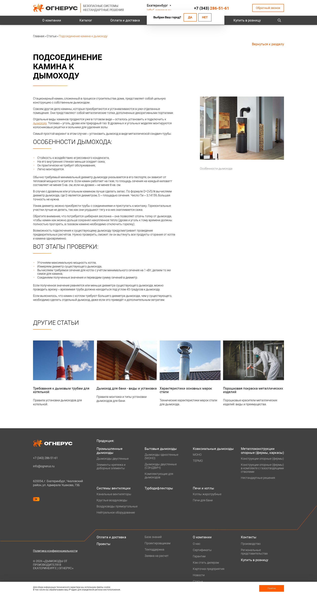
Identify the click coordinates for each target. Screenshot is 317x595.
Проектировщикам (157, 543)
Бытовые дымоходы (161, 449)
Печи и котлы (203, 488)
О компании (51, 20)
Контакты (248, 537)
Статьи (198, 581)
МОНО (197, 454)
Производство (251, 543)
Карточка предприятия (208, 569)
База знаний (153, 537)
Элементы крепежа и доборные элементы (111, 466)
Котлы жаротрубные (207, 494)
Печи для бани (203, 500)
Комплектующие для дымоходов (159, 475)
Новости (199, 575)
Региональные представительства (254, 551)
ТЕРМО (198, 460)
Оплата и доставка (125, 20)
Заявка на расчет (157, 555)
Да (190, 17)
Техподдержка (154, 549)
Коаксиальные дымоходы (213, 449)
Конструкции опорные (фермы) (262, 458)
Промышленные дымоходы (110, 451)
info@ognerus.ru (43, 466)
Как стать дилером (206, 562)
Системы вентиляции (114, 488)
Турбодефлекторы (159, 488)
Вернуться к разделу (268, 44)
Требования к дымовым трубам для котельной (61, 390)
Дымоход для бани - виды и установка (126, 388)
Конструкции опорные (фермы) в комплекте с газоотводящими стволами (262, 468)
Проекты (103, 544)
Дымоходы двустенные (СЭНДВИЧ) (161, 465)
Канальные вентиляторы (114, 494)
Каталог (85, 20)
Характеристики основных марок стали (186, 390)
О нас (196, 543)
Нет (205, 17)
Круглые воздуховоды (112, 500)
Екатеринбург (157, 5)
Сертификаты (202, 550)
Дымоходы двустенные (113, 458)
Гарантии (199, 556)
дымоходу (40, 123)
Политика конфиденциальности (55, 551)
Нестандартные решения (258, 477)
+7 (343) (211, 8)
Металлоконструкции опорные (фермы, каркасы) (262, 451)
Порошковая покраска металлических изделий (253, 390)
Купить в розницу (247, 20)
